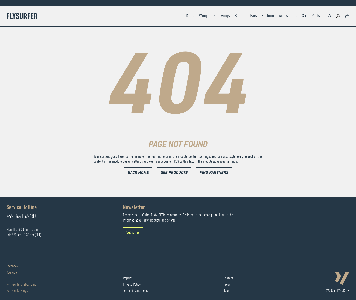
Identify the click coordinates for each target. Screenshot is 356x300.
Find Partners (214, 173)
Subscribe (133, 233)
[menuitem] (190, 16)
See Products (174, 173)
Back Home (138, 173)
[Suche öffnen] (329, 16)
